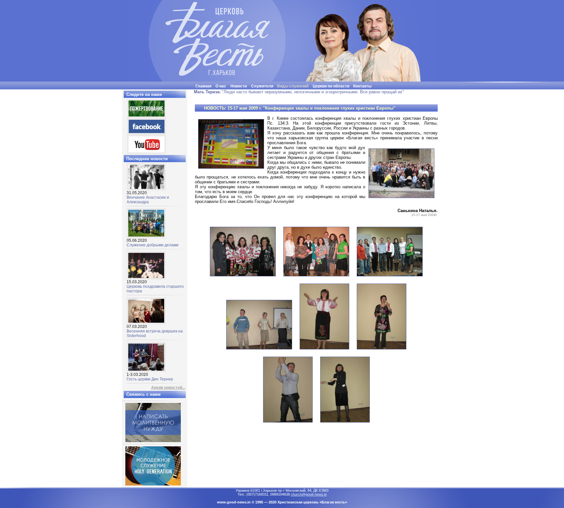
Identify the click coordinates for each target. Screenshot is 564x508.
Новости (238, 86)
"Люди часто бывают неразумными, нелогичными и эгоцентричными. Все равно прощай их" (299, 91)
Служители (262, 86)
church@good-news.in (309, 494)
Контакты (362, 86)
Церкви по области (331, 86)
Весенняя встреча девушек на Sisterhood (155, 331)
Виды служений (292, 86)
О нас (220, 86)
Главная (204, 86)
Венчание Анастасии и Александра (148, 197)
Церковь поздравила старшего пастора (155, 286)
